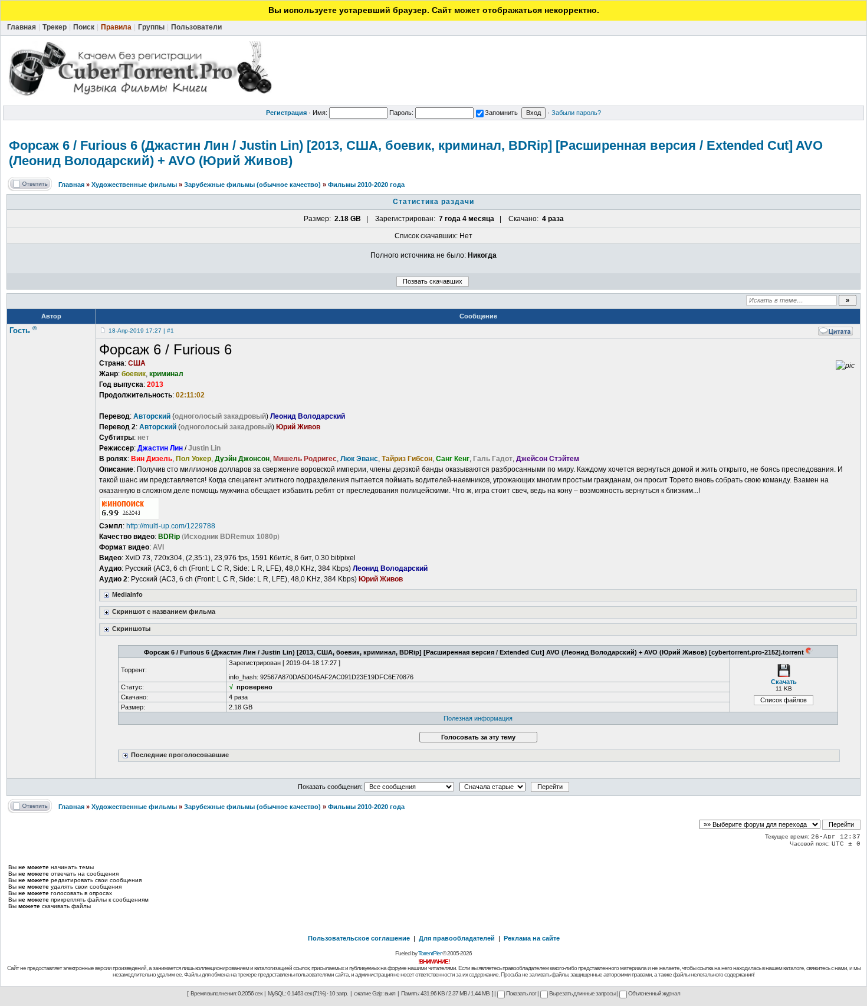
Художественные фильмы (134, 184)
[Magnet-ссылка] (809, 652)
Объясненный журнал (654, 993)
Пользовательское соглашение (359, 938)
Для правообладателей (457, 938)
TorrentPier (429, 953)
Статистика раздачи (433, 202)
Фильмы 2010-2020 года (366, 184)
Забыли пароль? (576, 112)
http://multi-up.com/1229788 (170, 526)
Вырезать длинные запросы (582, 993)
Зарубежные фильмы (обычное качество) (252, 184)
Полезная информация (478, 718)
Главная (71, 184)
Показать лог (521, 993)
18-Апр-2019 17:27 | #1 (141, 330)
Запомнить (501, 112)
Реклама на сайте (532, 938)
